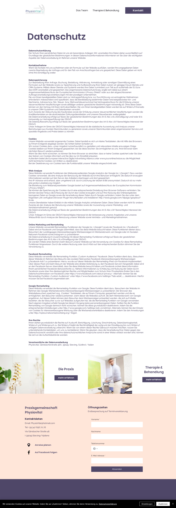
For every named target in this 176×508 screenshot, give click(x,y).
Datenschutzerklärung (108, 504)
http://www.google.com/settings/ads (81, 308)
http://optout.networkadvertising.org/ (52, 313)
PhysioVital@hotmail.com (43, 423)
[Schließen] (172, 504)
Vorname (95, 419)
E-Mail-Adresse (98, 456)
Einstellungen (147, 504)
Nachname (95, 431)
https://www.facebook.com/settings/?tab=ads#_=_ (100, 276)
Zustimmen (163, 504)
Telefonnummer (97, 443)
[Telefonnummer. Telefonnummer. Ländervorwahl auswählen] (95, 448)
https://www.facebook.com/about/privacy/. (91, 273)
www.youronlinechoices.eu (112, 158)
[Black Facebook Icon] (28, 452)
